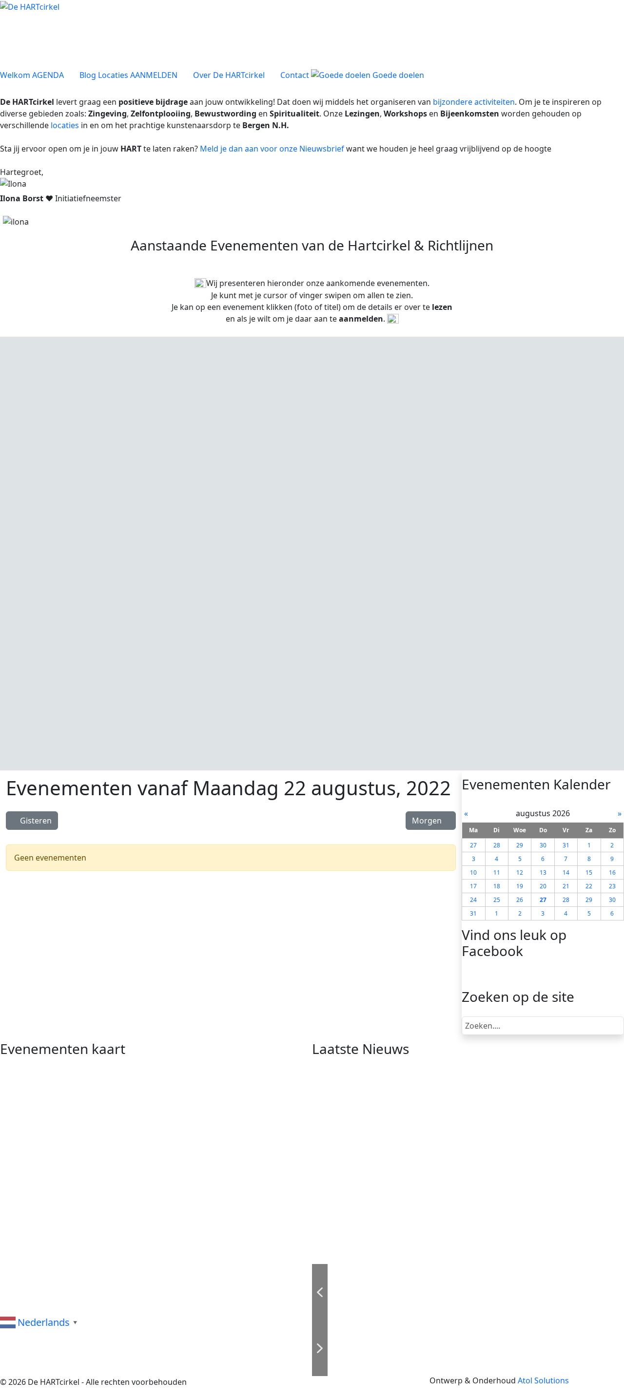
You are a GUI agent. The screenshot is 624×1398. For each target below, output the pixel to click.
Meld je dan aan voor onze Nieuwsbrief (272, 148)
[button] (146, 483)
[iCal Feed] (451, 837)
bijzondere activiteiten (474, 101)
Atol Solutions (543, 1380)
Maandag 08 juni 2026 (81, 411)
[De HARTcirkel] (29, 5)
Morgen (428, 820)
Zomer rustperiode (81, 423)
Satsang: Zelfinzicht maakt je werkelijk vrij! (398, 1125)
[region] (312, 553)
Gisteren (35, 820)
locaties (65, 125)
